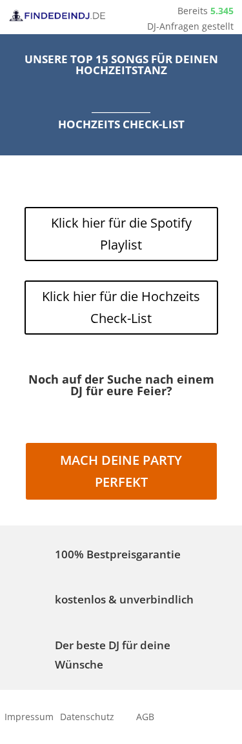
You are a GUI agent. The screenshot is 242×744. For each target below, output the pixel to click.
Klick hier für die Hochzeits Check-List (121, 307)
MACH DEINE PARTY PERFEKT (121, 471)
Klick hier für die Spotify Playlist (121, 233)
